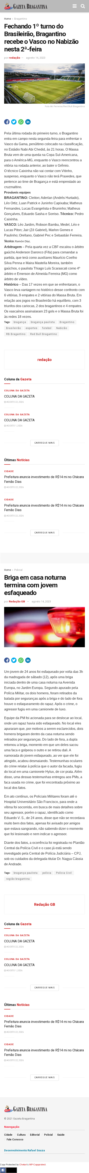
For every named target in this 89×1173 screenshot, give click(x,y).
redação (14, 57)
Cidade (9, 471)
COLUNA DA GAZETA (19, 396)
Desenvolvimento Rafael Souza (24, 1150)
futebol (47, 328)
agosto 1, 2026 (14, 426)
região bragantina (18, 878)
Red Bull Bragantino (43, 334)
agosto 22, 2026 (15, 402)
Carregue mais (44, 443)
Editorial (35, 1134)
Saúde (61, 1134)
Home (7, 18)
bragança (20, 322)
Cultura (21, 1134)
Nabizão (61, 328)
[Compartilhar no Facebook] (7, 122)
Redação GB (17, 601)
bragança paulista (43, 322)
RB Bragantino (15, 334)
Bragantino (20, 18)
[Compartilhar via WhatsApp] (21, 122)
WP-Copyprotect (37, 1164)
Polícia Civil (64, 872)
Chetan (23, 1164)
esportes (31, 328)
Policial (18, 570)
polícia (46, 872)
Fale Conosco (15, 1139)
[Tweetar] (14, 122)
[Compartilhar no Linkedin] (28, 122)
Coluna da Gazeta (17, 390)
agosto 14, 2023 (35, 57)
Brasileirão (13, 328)
